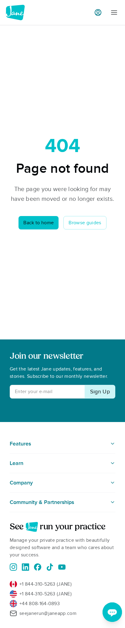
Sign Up (100, 392)
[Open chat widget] (112, 612)
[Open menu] (114, 12)
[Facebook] (37, 567)
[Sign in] (98, 12)
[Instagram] (13, 567)
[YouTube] (62, 567)
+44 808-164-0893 (39, 603)
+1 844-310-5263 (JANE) (45, 584)
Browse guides (85, 223)
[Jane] (15, 12)
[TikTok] (49, 567)
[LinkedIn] (25, 567)
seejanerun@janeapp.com (47, 613)
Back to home (38, 223)
